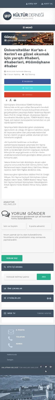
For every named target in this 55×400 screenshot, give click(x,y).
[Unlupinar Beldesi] (27, 20)
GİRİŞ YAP (32, 4)
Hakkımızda (12, 355)
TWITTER (29, 88)
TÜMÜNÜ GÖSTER (44, 313)
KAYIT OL (48, 4)
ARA (44, 277)
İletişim (10, 360)
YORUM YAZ (11, 258)
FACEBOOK (28, 81)
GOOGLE (28, 95)
